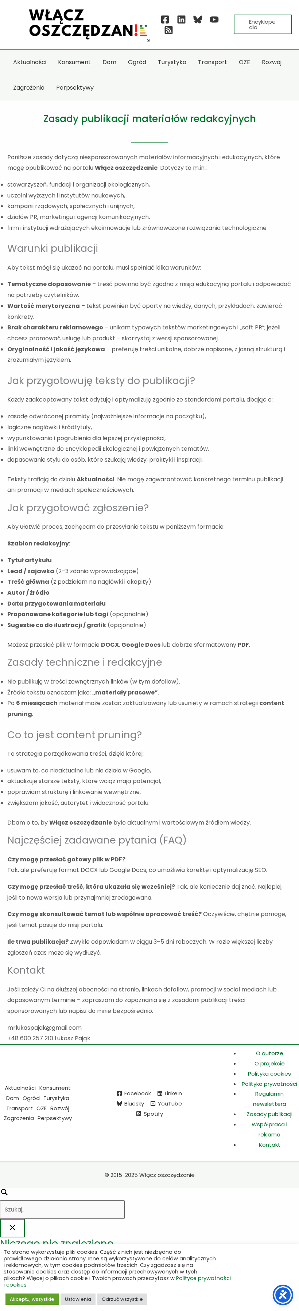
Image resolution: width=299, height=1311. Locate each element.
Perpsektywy (55, 1118)
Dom (12, 1098)
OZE (41, 1108)
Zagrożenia (19, 1118)
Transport (19, 1108)
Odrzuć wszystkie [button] (122, 1299)
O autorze (269, 1053)
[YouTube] (214, 19)
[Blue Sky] (197, 19)
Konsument (55, 1088)
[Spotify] (168, 30)
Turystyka (56, 1098)
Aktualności (20, 1088)
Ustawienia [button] (78, 1299)
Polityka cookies (269, 1073)
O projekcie (270, 1063)
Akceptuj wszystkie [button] (32, 1299)
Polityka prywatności (269, 1084)
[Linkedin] (181, 19)
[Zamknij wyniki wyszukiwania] (12, 1228)
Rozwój (59, 1108)
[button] (263, 24)
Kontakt (269, 1144)
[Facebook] (165, 19)
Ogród (31, 1098)
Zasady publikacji (269, 1114)
